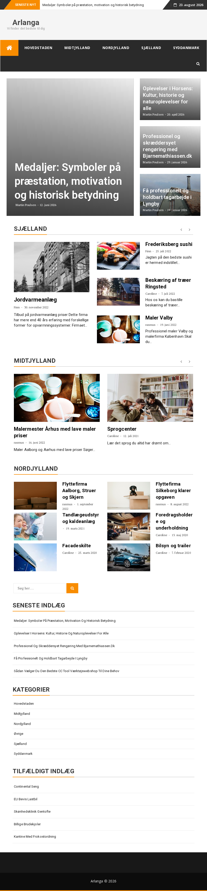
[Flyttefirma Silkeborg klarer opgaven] (128, 496)
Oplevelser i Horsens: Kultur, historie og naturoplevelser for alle (61, 633)
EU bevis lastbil (26, 799)
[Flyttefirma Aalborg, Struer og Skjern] (35, 496)
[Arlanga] (9, 48)
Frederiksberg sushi (168, 244)
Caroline (151, 293)
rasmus (150, 325)
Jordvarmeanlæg (35, 299)
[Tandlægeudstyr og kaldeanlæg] (35, 526)
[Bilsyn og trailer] (128, 557)
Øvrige (18, 734)
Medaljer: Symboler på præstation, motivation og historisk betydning (93, 5)
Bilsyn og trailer (173, 546)
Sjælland (151, 47)
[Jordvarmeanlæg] (51, 267)
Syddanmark (186, 47)
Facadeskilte (76, 546)
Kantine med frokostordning (35, 836)
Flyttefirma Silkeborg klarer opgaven (173, 490)
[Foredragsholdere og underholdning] (128, 526)
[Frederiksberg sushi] (118, 256)
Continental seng (26, 786)
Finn (17, 307)
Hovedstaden (38, 47)
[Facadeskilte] (35, 557)
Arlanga (26, 22)
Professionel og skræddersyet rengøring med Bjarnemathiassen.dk (64, 646)
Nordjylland (116, 47)
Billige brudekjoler (27, 824)
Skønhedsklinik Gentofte (32, 811)
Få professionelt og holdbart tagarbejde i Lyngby (50, 658)
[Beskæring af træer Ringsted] (118, 292)
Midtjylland (77, 47)
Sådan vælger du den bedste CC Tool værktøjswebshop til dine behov (66, 671)
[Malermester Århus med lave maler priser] (57, 398)
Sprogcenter (122, 429)
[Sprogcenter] (150, 398)
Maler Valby (159, 318)
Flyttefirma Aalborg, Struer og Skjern (79, 490)
